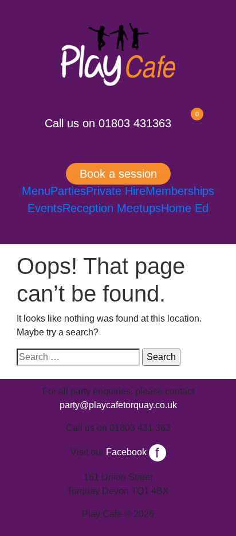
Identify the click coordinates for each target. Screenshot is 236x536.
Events (44, 208)
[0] (187, 123)
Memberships (179, 191)
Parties (68, 191)
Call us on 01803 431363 (108, 123)
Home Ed (185, 208)
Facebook (133, 452)
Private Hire (115, 191)
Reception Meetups (111, 208)
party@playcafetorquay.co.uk (118, 405)
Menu (36, 191)
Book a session (118, 173)
